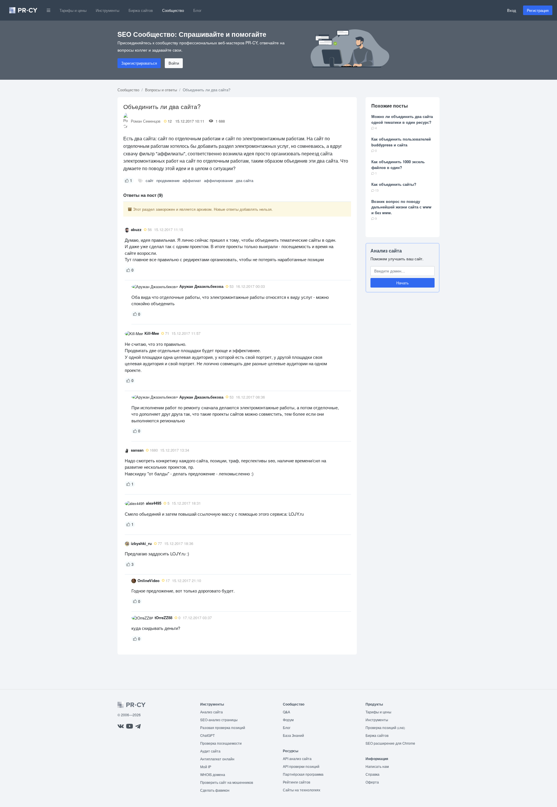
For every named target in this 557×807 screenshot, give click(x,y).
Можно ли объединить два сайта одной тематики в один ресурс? (402, 119)
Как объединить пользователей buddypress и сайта (401, 142)
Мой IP (205, 766)
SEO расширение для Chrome (390, 743)
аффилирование (218, 180)
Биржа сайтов (141, 10)
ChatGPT (207, 735)
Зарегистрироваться (139, 63)
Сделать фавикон (214, 790)
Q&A (286, 711)
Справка (372, 774)
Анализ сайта (386, 250)
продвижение (168, 180)
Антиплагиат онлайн (217, 758)
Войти (174, 63)
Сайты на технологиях (301, 789)
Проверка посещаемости (221, 743)
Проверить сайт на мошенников (226, 782)
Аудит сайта (210, 750)
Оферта (372, 781)
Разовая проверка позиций (222, 727)
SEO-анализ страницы (219, 719)
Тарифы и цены (72, 10)
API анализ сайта (297, 758)
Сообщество (173, 10)
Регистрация (538, 10)
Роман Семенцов (145, 121)
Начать (402, 283)
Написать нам (377, 766)
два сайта (244, 180)
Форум (288, 719)
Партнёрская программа (303, 774)
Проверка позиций (385, 727)
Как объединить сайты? (393, 184)
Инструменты (107, 10)
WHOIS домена (212, 774)
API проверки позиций (301, 766)
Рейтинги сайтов (296, 781)
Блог (197, 10)
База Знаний (293, 735)
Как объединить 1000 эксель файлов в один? (398, 164)
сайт (149, 180)
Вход (511, 10)
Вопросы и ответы (161, 89)
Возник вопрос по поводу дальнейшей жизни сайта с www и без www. (401, 207)
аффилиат (191, 180)
